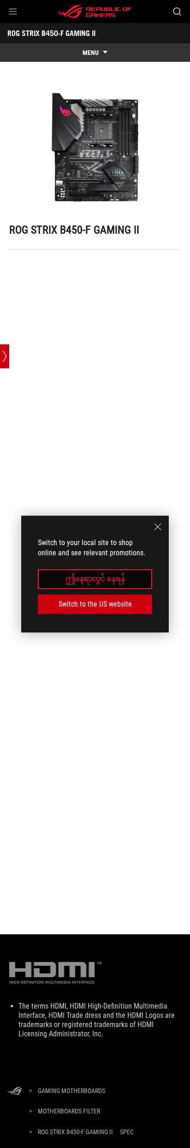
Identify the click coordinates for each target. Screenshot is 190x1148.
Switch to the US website (95, 604)
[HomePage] (14, 1091)
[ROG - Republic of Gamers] (95, 11)
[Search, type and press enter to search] (177, 11)
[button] (12, 11)
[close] (157, 526)
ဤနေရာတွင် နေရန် (95, 579)
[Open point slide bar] (4, 356)
